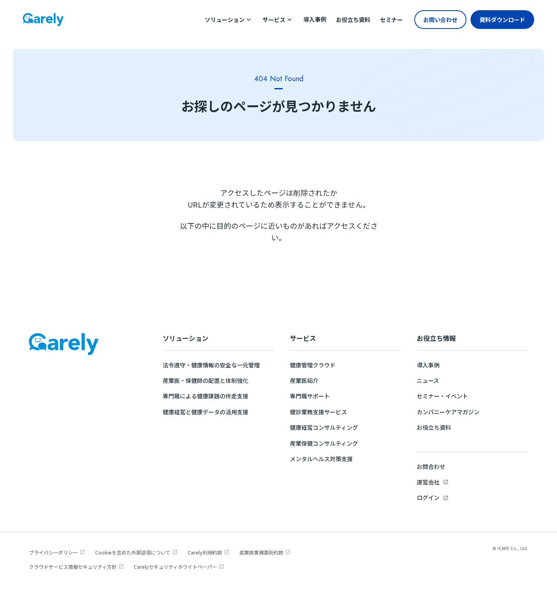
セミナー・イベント (442, 396)
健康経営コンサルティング (324, 427)
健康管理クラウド (313, 365)
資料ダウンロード (502, 19)
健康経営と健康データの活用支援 (205, 412)
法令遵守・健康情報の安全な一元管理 (211, 365)
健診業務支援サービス (318, 412)
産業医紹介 (304, 380)
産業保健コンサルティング (324, 443)
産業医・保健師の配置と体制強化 (205, 380)
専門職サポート (310, 396)
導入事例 (428, 365)
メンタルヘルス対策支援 (321, 459)
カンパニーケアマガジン (448, 412)
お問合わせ (431, 466)
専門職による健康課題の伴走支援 (205, 396)
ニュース (428, 380)
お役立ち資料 (434, 427)
